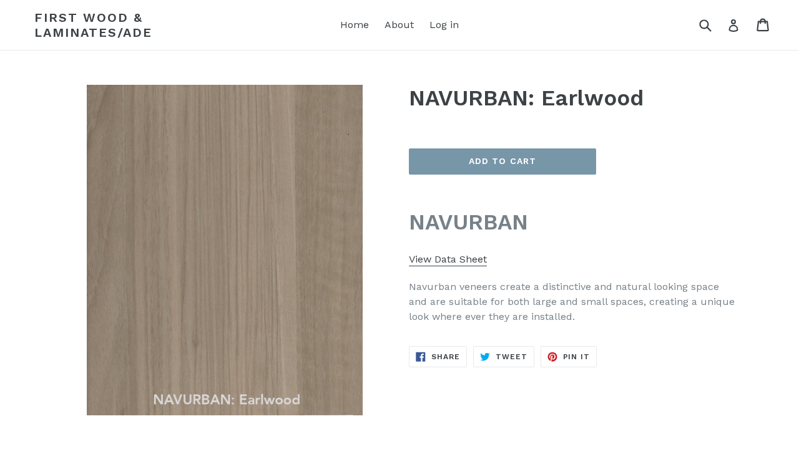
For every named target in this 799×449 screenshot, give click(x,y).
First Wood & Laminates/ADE (93, 25)
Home (354, 25)
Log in (444, 25)
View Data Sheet (448, 259)
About (399, 25)
